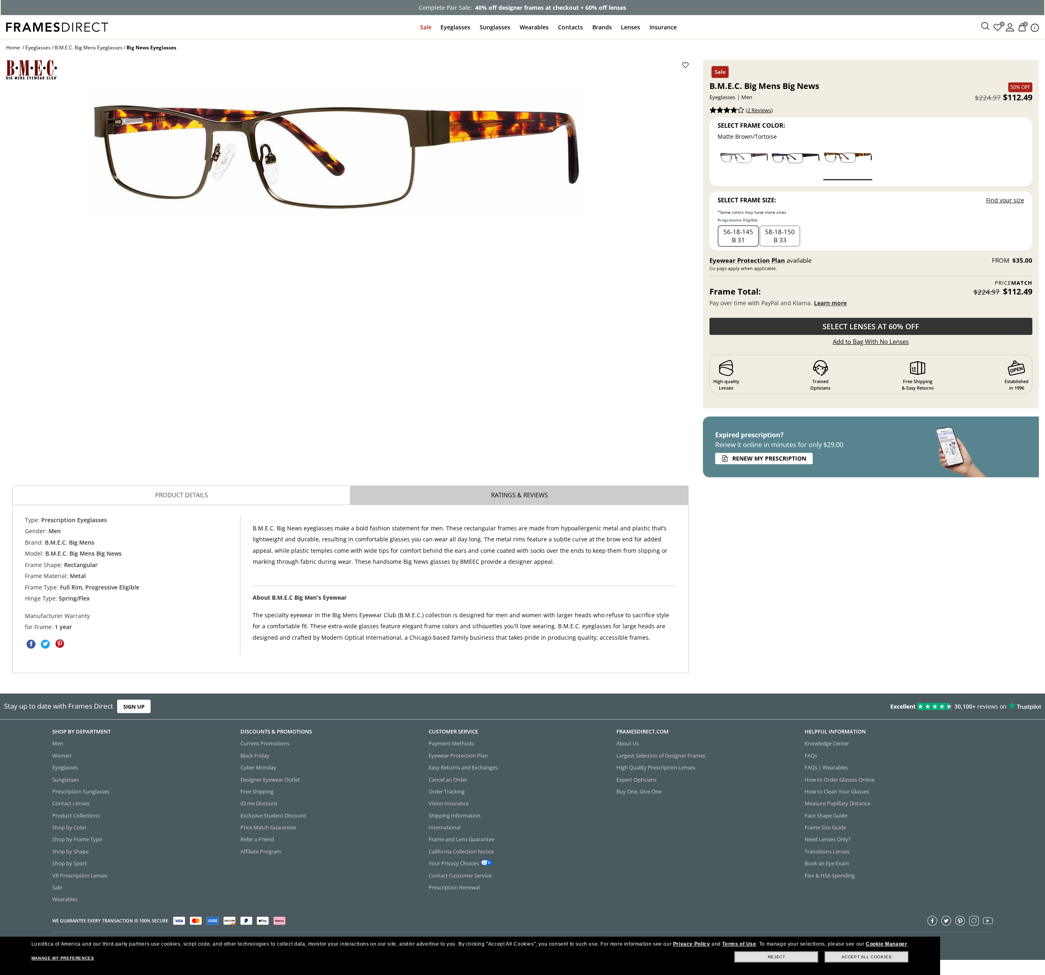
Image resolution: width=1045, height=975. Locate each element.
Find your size (1005, 200)
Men (57, 743)
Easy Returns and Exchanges (463, 767)
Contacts (570, 27)
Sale (425, 27)
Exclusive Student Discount (273, 815)
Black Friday (254, 755)
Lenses (630, 27)
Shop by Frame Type (77, 839)
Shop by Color (69, 827)
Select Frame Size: (747, 200)
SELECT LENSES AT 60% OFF (871, 326)
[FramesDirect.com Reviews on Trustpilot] (825, 706)
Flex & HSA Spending (830, 875)
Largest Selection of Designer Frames (660, 755)
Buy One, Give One (639, 791)
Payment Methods (451, 743)
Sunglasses (495, 27)
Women (61, 755)
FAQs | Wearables (826, 767)
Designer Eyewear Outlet (270, 779)
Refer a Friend (257, 839)
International (444, 827)
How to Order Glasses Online (839, 779)
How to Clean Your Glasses (837, 791)
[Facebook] (932, 921)
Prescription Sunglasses (80, 791)
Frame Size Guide (825, 827)
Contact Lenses (70, 803)
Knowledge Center (827, 743)
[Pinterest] (960, 921)
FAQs (811, 755)
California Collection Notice (461, 851)
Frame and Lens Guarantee (461, 839)
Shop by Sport (69, 863)
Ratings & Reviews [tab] (519, 495)
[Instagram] (974, 921)
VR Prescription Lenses (79, 875)
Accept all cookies (867, 957)
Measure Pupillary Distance (837, 803)
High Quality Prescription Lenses (655, 767)
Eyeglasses (455, 27)
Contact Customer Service (460, 875)
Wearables (534, 27)
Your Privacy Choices (454, 863)
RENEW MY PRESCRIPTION (769, 458)
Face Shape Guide (826, 815)
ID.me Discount (259, 803)
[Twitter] (946, 921)
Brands (602, 27)
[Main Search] (985, 26)
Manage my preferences (62, 958)
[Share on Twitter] (45, 644)
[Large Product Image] (335, 154)
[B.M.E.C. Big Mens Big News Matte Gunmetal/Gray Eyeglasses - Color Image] (743, 165)
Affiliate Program (260, 851)
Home (13, 47)
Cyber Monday (258, 767)
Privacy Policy (691, 944)
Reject (776, 957)
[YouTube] (988, 921)
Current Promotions (264, 743)
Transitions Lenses (827, 851)
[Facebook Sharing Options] (31, 644)
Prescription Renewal (454, 887)
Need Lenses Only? (828, 839)
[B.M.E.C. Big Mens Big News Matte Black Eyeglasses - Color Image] (795, 165)
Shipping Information (454, 815)
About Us (627, 743)
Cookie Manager (886, 944)
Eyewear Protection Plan (747, 260)
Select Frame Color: (751, 125)
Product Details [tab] (181, 495)
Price (1013, 283)
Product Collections (76, 815)
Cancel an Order (448, 779)
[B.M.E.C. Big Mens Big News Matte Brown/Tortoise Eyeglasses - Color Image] (847, 165)
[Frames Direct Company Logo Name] (57, 26)
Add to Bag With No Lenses (871, 341)
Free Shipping (256, 791)
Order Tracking (447, 791)
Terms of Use (739, 944)
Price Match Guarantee (268, 827)
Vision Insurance (449, 803)
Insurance (663, 27)
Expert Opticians (636, 779)
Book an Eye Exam (827, 863)
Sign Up (134, 706)
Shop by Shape (70, 851)
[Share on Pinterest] (59, 644)
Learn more (830, 303)
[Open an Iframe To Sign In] (1010, 27)
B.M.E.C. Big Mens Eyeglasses (88, 47)
